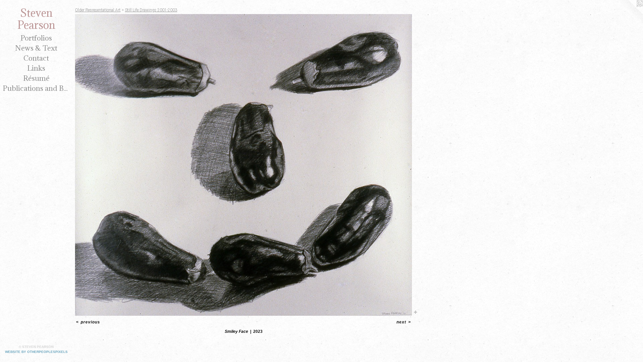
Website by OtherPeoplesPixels (36, 352)
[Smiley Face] (243, 165)
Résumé (36, 78)
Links (36, 68)
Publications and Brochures (36, 88)
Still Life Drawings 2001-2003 (151, 10)
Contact (36, 58)
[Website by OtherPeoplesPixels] (629, 13)
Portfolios (36, 38)
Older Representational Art (98, 10)
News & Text (36, 48)
